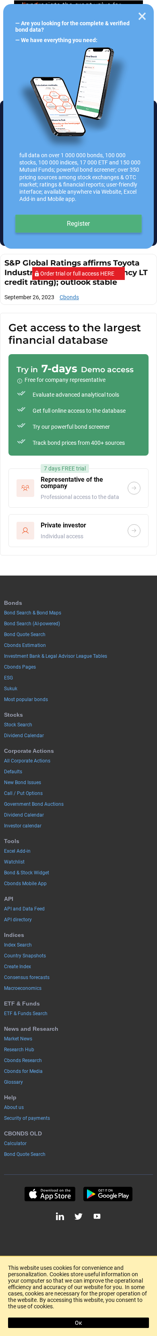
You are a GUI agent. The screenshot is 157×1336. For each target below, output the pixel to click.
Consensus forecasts (27, 977)
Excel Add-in (17, 851)
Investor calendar (22, 826)
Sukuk (10, 688)
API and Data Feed (24, 909)
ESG (8, 678)
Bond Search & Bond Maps (32, 613)
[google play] (107, 1194)
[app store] (50, 1194)
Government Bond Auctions (34, 804)
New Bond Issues (22, 782)
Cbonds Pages (20, 667)
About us (14, 1107)
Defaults (13, 771)
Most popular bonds (26, 699)
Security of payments (27, 1118)
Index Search (18, 945)
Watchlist (14, 862)
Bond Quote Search (24, 634)
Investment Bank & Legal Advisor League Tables (55, 656)
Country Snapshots (25, 956)
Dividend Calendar (24, 735)
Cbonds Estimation (25, 645)
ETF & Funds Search (26, 1013)
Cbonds (69, 297)
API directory (18, 919)
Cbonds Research (23, 1060)
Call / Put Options (23, 793)
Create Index (17, 966)
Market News (18, 1039)
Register (78, 223)
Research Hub (19, 1049)
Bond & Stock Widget (26, 873)
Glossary (13, 1082)
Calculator (15, 1143)
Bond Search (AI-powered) (32, 623)
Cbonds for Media (23, 1071)
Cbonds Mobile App (25, 883)
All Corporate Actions (27, 761)
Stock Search (18, 725)
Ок (78, 1323)
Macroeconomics (22, 988)
